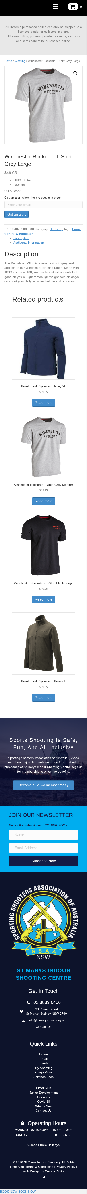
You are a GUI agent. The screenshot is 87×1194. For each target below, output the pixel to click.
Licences (43, 1097)
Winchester (24, 233)
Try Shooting (43, 1068)
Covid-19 (43, 1101)
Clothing (20, 61)
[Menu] (55, 6)
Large (76, 229)
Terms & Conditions (39, 1166)
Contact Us (43, 1026)
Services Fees (43, 1077)
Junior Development (43, 1092)
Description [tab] (21, 238)
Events (43, 1063)
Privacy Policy (65, 1166)
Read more (43, 403)
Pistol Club (43, 1088)
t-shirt (9, 233)
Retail (43, 1058)
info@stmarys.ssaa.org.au (47, 1020)
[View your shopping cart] (73, 6)
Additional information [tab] (28, 242)
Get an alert (16, 214)
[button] (75, 73)
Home (8, 61)
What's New (43, 1106)
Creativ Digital (54, 1171)
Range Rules (43, 1072)
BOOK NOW (8, 1191)
